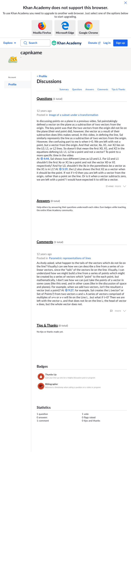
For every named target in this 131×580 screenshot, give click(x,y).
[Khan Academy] (67, 43)
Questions (77, 89)
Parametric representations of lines (70, 258)
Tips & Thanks (118, 89)
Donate (92, 43)
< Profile (42, 76)
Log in (107, 43)
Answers (89, 89)
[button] (12, 59)
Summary (64, 89)
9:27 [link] (71, 290)
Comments (102, 89)
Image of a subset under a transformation (73, 115)
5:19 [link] (65, 169)
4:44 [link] (46, 158)
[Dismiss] (125, 2)
